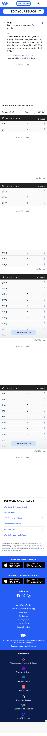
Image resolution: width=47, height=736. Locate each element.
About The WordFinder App (24, 608)
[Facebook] (18, 596)
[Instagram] (29, 596)
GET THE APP (23, 3)
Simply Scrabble (23, 690)
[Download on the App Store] (12, 565)
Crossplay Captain (23, 700)
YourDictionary (23, 718)
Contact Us (23, 616)
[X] (23, 596)
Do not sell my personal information (23, 646)
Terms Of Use (23, 623)
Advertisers (23, 612)
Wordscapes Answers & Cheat (23, 663)
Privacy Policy (23, 619)
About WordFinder (24, 605)
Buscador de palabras (23, 709)
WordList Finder (23, 681)
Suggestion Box (23, 627)
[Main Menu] (44, 3)
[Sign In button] (38, 3)
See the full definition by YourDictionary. (21, 55)
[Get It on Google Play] (34, 565)
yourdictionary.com (7, 549)
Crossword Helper (23, 672)
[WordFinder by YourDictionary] (5, 3)
